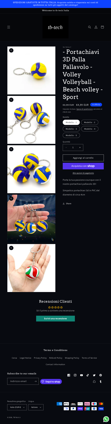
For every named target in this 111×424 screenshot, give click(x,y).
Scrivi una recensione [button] (55, 318)
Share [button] (68, 203)
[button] (8, 27)
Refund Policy (55, 358)
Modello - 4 (89, 129)
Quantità (66, 142)
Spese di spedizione (84, 109)
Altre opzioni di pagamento (83, 173)
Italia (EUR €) (15, 407)
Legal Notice (25, 358)
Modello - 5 (71, 135)
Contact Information (55, 364)
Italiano (34, 407)
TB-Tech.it (17, 417)
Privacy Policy (40, 358)
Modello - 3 (71, 129)
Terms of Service (89, 358)
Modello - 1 (71, 122)
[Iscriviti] (35, 381)
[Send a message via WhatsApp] (106, 419)
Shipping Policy (72, 358)
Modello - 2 (89, 122)
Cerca (14, 358)
